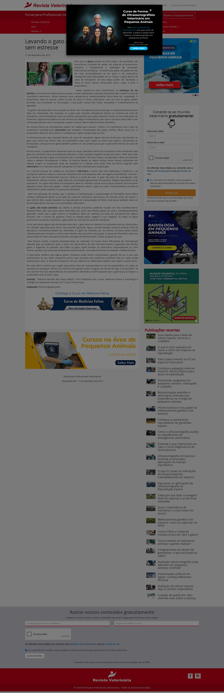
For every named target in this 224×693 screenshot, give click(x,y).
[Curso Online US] (114, 29)
